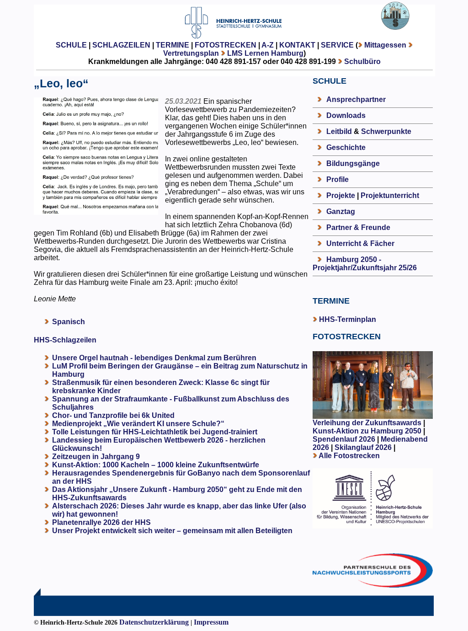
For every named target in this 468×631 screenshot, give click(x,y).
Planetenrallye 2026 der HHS (101, 522)
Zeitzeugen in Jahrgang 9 (96, 456)
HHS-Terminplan (347, 319)
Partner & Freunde (358, 227)
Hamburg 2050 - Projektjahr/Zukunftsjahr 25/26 (365, 264)
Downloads (346, 115)
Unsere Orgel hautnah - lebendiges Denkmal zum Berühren (154, 358)
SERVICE (337, 45)
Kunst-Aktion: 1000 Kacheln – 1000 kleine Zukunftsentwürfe (155, 465)
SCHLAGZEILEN (121, 45)
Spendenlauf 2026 (344, 439)
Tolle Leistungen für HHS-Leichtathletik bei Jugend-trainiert (154, 432)
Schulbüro (362, 61)
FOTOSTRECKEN (225, 45)
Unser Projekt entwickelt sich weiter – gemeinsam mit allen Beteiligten (172, 531)
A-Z (267, 45)
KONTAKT (297, 45)
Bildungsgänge (353, 163)
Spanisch (68, 322)
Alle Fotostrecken (349, 456)
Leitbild (339, 131)
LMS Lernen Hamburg (265, 53)
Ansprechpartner (356, 99)
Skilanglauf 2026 (363, 447)
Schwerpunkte (386, 131)
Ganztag (340, 211)
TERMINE (172, 45)
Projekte (340, 195)
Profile (337, 179)
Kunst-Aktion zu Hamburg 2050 (368, 431)
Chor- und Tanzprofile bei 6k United (113, 415)
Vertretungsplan (191, 53)
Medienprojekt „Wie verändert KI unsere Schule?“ (138, 424)
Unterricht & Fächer (360, 243)
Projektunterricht (390, 195)
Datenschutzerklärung (154, 622)
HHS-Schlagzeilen (65, 340)
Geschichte (346, 147)
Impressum (211, 622)
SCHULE (71, 45)
